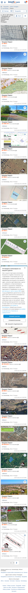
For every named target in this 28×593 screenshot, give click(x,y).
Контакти (14, 591)
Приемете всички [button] (14, 316)
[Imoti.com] (1, 6)
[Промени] (24, 11)
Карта (19, 16)
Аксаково (7, 580)
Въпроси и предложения (18, 587)
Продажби (18, 585)
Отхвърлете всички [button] (14, 320)
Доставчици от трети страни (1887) (11, 291)
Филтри (6, 11)
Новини (4, 585)
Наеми (23, 585)
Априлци (17, 580)
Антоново (12, 580)
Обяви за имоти (11, 585)
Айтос (2, 580)
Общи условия (6, 589)
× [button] (24, 268)
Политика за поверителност (18, 589)
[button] (14, 324)
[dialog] (14, 296)
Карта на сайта (7, 587)
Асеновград (24, 580)
